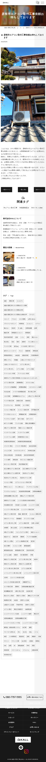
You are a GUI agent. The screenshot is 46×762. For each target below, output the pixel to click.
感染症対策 (25, 355)
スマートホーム (16, 650)
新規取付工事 (7, 600)
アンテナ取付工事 (9, 401)
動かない (6, 328)
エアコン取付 (7, 609)
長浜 (13, 342)
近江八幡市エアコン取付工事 (12, 469)
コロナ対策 (7, 396)
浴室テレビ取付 (29, 605)
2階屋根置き (20, 383)
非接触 (16, 360)
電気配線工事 (22, 414)
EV (14, 646)
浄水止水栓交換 (8, 455)
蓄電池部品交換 (8, 550)
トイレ (22, 337)
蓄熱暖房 (19, 519)
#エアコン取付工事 (10, 208)
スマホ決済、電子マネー (28, 346)
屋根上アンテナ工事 (33, 596)
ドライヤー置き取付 (20, 446)
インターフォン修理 (9, 437)
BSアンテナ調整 (8, 423)
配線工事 (6, 333)
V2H (5, 646)
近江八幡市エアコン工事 (29, 469)
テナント (6, 641)
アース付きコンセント (10, 414)
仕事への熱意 (35, 523)
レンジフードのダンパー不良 (12, 623)
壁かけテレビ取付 (9, 596)
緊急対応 (21, 637)
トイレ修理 (7, 460)
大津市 (6, 578)
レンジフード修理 (26, 614)
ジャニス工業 (7, 451)
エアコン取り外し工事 (10, 523)
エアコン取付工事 (9, 383)
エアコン (37, 324)
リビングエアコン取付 (22, 532)
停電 (31, 555)
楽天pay (16, 346)
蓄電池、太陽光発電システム (12, 628)
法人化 (25, 632)
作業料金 (21, 324)
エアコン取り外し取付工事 (11, 569)
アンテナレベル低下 (9, 419)
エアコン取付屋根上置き (26, 528)
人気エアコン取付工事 (34, 396)
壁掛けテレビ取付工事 (10, 564)
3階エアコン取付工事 (10, 514)
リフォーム (26, 650)
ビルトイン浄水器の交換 (17, 578)
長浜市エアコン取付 (28, 473)
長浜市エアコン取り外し (11, 478)
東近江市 (36, 614)
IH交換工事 (29, 591)
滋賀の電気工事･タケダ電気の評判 (13, 310)
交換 (16, 337)
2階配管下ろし (27, 582)
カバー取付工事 (8, 587)
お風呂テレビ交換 (9, 605)
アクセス (14, 319)
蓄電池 (37, 641)
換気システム (7, 360)
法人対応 (24, 641)
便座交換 (15, 460)
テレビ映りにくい (33, 342)
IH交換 (16, 600)
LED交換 (17, 355)
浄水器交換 (18, 455)
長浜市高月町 (30, 550)
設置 (35, 328)
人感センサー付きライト (11, 365)
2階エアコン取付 (8, 532)
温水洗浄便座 (32, 446)
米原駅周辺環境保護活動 (24, 442)
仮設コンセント (35, 532)
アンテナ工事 (7, 346)
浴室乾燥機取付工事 (20, 618)
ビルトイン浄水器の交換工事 (12, 582)
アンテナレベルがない (10, 491)
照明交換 (35, 351)
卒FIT (28, 646)
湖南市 (16, 555)
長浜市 (13, 328)
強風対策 (27, 351)
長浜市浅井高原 (8, 337)
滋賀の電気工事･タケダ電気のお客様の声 (15, 315)
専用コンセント (8, 487)
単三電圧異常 (24, 555)
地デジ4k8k (21, 419)
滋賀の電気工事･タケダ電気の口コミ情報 (15, 306)
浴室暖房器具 (32, 414)
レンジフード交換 (34, 505)
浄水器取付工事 (8, 505)
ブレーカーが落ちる (9, 632)
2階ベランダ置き (8, 541)
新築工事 (15, 537)
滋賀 (5, 301)
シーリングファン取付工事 (31, 573)
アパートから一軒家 (9, 374)
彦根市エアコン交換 (9, 501)
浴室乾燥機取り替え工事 (11, 496)
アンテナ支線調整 (32, 537)
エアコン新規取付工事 (22, 541)
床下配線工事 (35, 410)
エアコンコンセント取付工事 (23, 482)
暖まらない (35, 337)
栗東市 (17, 587)
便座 (28, 337)
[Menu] (42, 2)
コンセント (30, 324)
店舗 (39, 637)
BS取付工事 (20, 401)
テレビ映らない (19, 487)
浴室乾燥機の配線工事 (28, 587)
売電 (33, 646)
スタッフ (6, 319)
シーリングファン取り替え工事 (12, 573)
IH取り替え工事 (19, 591)
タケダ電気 (22, 319)
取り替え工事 (32, 392)
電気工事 (11, 301)
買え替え (6, 342)
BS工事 (24, 628)
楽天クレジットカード (10, 351)
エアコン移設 (20, 369)
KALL (30, 632)
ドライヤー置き (8, 446)
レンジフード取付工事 (27, 510)
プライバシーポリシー (10, 324)
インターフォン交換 (9, 433)
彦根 (28, 637)
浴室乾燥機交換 (8, 618)
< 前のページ (6, 189)
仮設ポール (7, 537)
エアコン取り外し (25, 365)
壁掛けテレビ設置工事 (25, 564)
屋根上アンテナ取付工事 (27, 496)
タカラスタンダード (19, 451)
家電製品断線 (22, 387)
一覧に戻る (23, 189)
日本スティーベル (9, 519)
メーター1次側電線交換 (19, 392)
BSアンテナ (30, 419)
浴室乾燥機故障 (37, 491)
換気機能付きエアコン (19, 396)
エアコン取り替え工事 (25, 559)
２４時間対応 (13, 637)
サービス (31, 315)
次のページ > (39, 189)
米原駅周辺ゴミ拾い (23, 437)
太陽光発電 (35, 650)
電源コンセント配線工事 (25, 428)
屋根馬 (22, 537)
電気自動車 (21, 646)
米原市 (36, 559)
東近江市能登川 (18, 609)
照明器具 (27, 333)
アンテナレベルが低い (33, 487)
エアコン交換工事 (26, 569)
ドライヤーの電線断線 (10, 387)
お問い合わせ (31, 319)
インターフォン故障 (23, 433)
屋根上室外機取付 (30, 423)
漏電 (30, 628)
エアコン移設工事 (24, 523)
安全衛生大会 (7, 655)
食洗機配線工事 (8, 591)
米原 (5, 637)
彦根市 (24, 342)
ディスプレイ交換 (29, 519)
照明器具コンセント (17, 333)
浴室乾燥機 (29, 328)
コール (36, 632)
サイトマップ (34, 732)
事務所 (34, 637)
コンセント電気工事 (35, 514)
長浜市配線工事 (23, 464)
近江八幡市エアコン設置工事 (12, 473)
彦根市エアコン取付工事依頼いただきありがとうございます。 (21, 378)
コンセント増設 (8, 482)
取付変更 (17, 405)
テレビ (21, 351)
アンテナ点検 (19, 423)
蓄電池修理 (27, 546)
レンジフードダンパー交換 (30, 623)
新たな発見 (14, 528)
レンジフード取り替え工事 (11, 510)
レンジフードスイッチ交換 (11, 614)
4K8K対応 (27, 401)
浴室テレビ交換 (24, 600)
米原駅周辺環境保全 (9, 442)
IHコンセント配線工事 (26, 460)
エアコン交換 (7, 555)
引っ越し (20, 328)
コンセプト (20, 301)
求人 (19, 632)
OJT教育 (6, 528)
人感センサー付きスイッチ (27, 360)
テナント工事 (15, 641)
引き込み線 (7, 392)
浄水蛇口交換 (31, 451)
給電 (10, 646)
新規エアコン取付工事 (10, 559)
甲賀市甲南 (20, 605)
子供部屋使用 (34, 355)
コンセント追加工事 (23, 410)
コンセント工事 (17, 546)
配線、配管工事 (22, 514)
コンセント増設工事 (9, 410)
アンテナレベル (8, 405)
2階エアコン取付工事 (10, 428)
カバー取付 (26, 405)
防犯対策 (6, 650)
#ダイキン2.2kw (36, 208)
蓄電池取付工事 (19, 550)
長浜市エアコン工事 (25, 478)
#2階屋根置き (24, 208)
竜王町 (33, 541)
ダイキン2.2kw (30, 383)
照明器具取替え (8, 355)
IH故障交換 (28, 609)
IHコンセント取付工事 (10, 464)
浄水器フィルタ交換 (20, 505)
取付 (18, 342)
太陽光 (31, 641)
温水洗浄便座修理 (29, 455)
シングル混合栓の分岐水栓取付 (26, 501)
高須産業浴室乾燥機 (24, 491)
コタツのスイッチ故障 (35, 387)
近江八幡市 (7, 546)
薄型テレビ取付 (21, 596)
